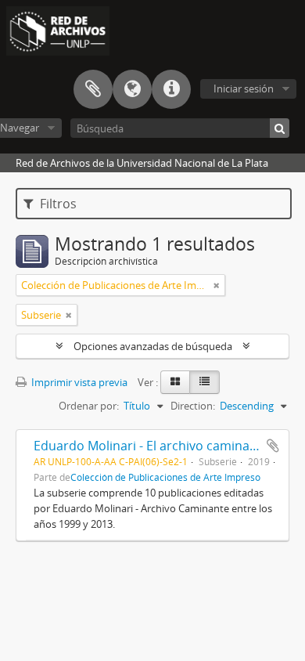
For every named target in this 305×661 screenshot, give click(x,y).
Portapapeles (93, 89)
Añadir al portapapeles (273, 445)
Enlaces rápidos (171, 89)
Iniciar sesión (244, 88)
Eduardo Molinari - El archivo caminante (151, 445)
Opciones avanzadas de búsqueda (153, 346)
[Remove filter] (217, 285)
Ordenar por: (89, 406)
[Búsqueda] (279, 128)
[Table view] (204, 382)
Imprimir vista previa (78, 382)
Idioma (132, 89)
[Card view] (175, 382)
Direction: (192, 406)
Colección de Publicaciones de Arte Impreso (165, 477)
